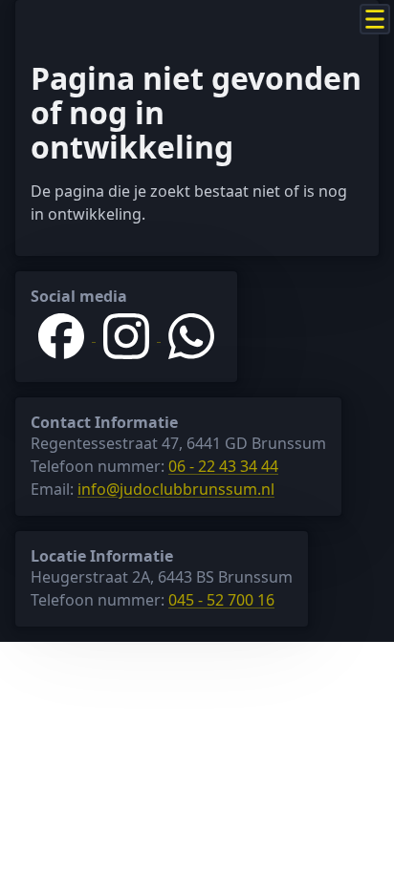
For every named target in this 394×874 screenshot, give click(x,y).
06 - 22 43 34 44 (223, 466)
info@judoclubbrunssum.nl (175, 489)
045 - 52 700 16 (221, 599)
